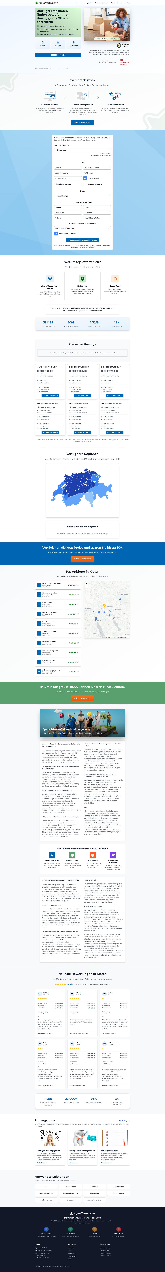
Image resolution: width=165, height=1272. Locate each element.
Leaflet (105, 637)
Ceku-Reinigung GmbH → (45, 1033)
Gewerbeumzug (118, 1193)
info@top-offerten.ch (45, 1251)
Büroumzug (94, 1193)
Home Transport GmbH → (45, 1085)
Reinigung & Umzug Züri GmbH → (79, 1033)
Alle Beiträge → (124, 1121)
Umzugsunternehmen (70, 1193)
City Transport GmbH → (109, 1033)
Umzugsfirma (87, 3)
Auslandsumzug (46, 1200)
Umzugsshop (104, 1251)
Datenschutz (72, 1256)
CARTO (127, 637)
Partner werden (105, 1248)
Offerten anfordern (82, 122)
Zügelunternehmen (46, 1193)
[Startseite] (36, 68)
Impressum (72, 1253)
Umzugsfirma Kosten (94, 1200)
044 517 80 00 (42, 1248)
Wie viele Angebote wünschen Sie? (82, 224)
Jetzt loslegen (58, 55)
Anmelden (121, 3)
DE (128, 3)
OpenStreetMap (113, 637)
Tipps (78, 3)
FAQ (69, 1251)
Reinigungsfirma (101, 3)
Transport (70, 1200)
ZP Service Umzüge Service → (110, 1085)
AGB (69, 1259)
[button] (104, 605)
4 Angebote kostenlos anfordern (82, 240)
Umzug (46, 1186)
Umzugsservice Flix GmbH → (78, 1085)
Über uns (71, 1248)
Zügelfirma (94, 1186)
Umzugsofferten (70, 1186)
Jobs (112, 3)
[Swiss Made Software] (124, 61)
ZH (51, 68)
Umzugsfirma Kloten (61, 68)
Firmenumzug (119, 1186)
